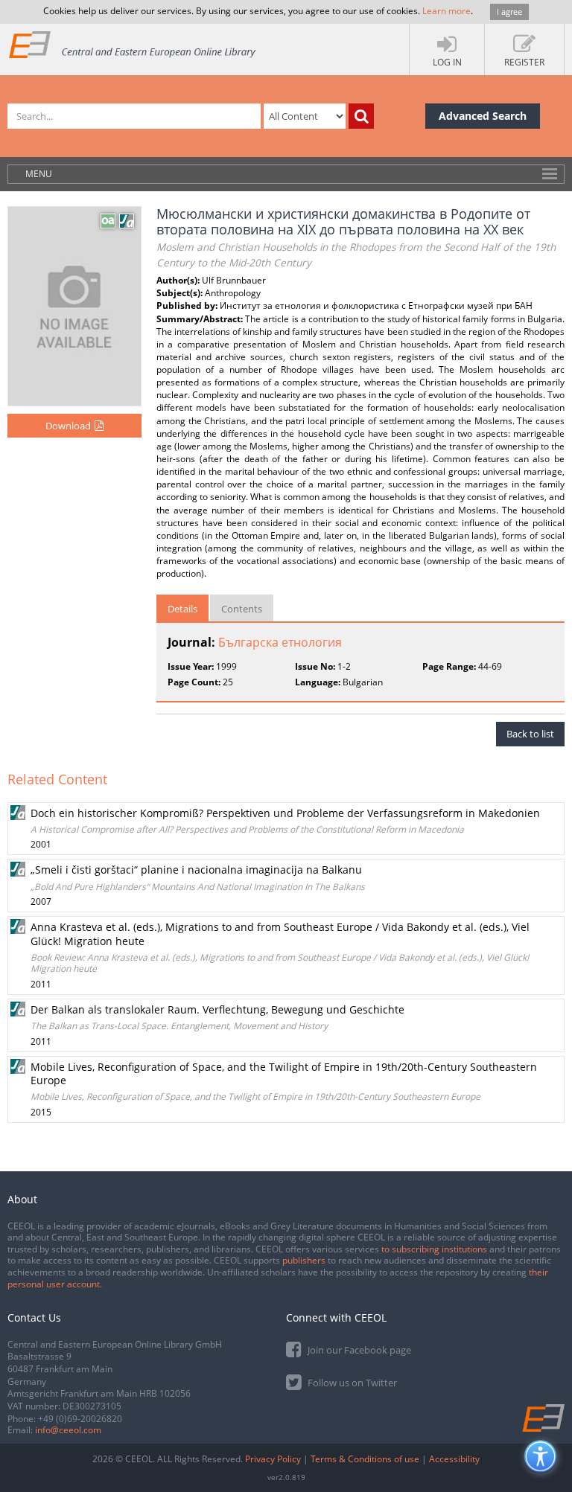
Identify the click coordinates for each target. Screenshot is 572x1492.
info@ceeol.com (68, 1430)
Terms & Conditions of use (365, 1459)
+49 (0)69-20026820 (80, 1418)
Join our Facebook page (358, 1350)
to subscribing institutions (434, 1249)
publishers (303, 1260)
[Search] (361, 116)
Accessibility (454, 1459)
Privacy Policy (273, 1459)
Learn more (446, 10)
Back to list (530, 733)
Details (182, 608)
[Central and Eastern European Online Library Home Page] (132, 44)
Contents (241, 608)
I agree (509, 11)
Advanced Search (483, 116)
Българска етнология (280, 642)
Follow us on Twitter (351, 1382)
